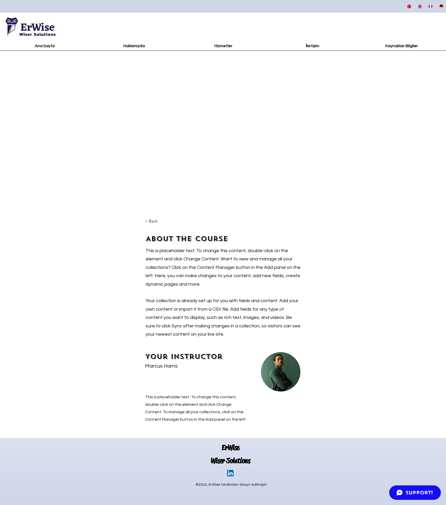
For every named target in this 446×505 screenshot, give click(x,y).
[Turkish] (408, 6)
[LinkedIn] (230, 473)
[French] (430, 6)
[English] (419, 6)
